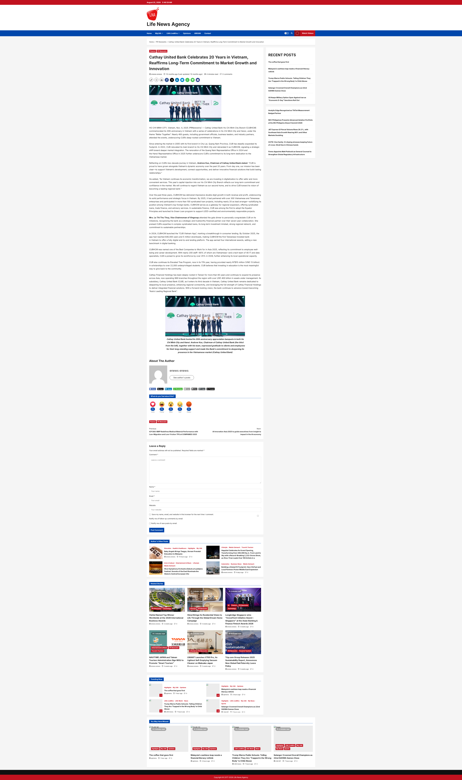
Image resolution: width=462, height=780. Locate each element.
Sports (223, 704)
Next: (236, 431)
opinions (169, 693)
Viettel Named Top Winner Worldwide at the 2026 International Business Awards (166, 618)
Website (152, 505)
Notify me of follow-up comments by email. (166, 519)
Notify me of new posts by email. (164, 523)
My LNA (199, 548)
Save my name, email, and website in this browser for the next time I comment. (183, 514)
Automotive (225, 564)
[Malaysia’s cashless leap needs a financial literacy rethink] (210, 739)
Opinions (187, 33)
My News (251, 701)
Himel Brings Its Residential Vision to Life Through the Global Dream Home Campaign (204, 618)
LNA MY (226, 712)
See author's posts (181, 377)
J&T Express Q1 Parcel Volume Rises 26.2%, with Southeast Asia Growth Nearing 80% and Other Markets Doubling (288, 132)
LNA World (179, 701)
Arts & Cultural (169, 563)
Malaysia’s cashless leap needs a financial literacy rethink (213, 690)
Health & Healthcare (180, 548)
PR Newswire (162, 51)
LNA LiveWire (172, 33)
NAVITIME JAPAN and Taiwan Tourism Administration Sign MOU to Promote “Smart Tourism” (166, 660)
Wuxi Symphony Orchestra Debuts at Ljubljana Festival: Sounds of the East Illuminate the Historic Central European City (155, 568)
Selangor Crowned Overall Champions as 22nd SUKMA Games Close (213, 705)
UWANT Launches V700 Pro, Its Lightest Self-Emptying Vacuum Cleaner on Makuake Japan (202, 660)
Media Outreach (234, 547)
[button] (286, 33)
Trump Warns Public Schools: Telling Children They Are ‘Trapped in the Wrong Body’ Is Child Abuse (155, 705)
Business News (236, 564)
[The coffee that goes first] (168, 739)
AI (228, 605)
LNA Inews (169, 712)
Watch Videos (307, 33)
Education (167, 548)
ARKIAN (197, 33)
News (186, 701)
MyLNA (158, 33)
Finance (152, 51)
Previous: (173, 431)
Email (152, 496)
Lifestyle (224, 547)
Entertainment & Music (184, 563)
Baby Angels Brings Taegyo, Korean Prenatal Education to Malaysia (155, 552)
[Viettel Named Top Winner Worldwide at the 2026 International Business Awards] (167, 600)
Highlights (191, 548)
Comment (153, 455)
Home (149, 33)
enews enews (156, 74)
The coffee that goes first (155, 690)
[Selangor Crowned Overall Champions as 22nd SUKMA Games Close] (293, 739)
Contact (207, 33)
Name (152, 487)
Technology (167, 608)
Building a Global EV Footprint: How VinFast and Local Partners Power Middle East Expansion (213, 568)
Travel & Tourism (247, 547)
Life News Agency (168, 24)
